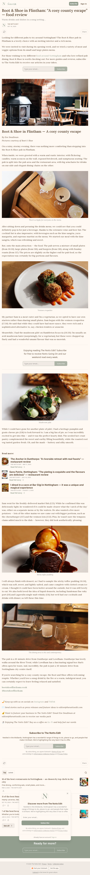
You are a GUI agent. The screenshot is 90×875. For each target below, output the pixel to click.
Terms (50, 864)
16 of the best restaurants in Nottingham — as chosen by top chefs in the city (37, 780)
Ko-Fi (50, 722)
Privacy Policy (62, 831)
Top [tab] (4, 773)
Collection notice (58, 864)
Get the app (54, 868)
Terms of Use (56, 828)
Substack (35, 872)
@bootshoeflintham (12, 690)
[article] (45, 785)
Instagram (39, 701)
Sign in (84, 4)
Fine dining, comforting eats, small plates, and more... (23, 785)
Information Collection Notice (44, 831)
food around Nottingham (49, 55)
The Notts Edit (13, 24)
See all (6, 825)
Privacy (44, 864)
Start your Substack (40, 868)
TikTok (52, 701)
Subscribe (73, 4)
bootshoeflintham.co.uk (14, 687)
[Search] (85, 772)
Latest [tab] (10, 773)
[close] (67, 793)
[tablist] (8, 772)
